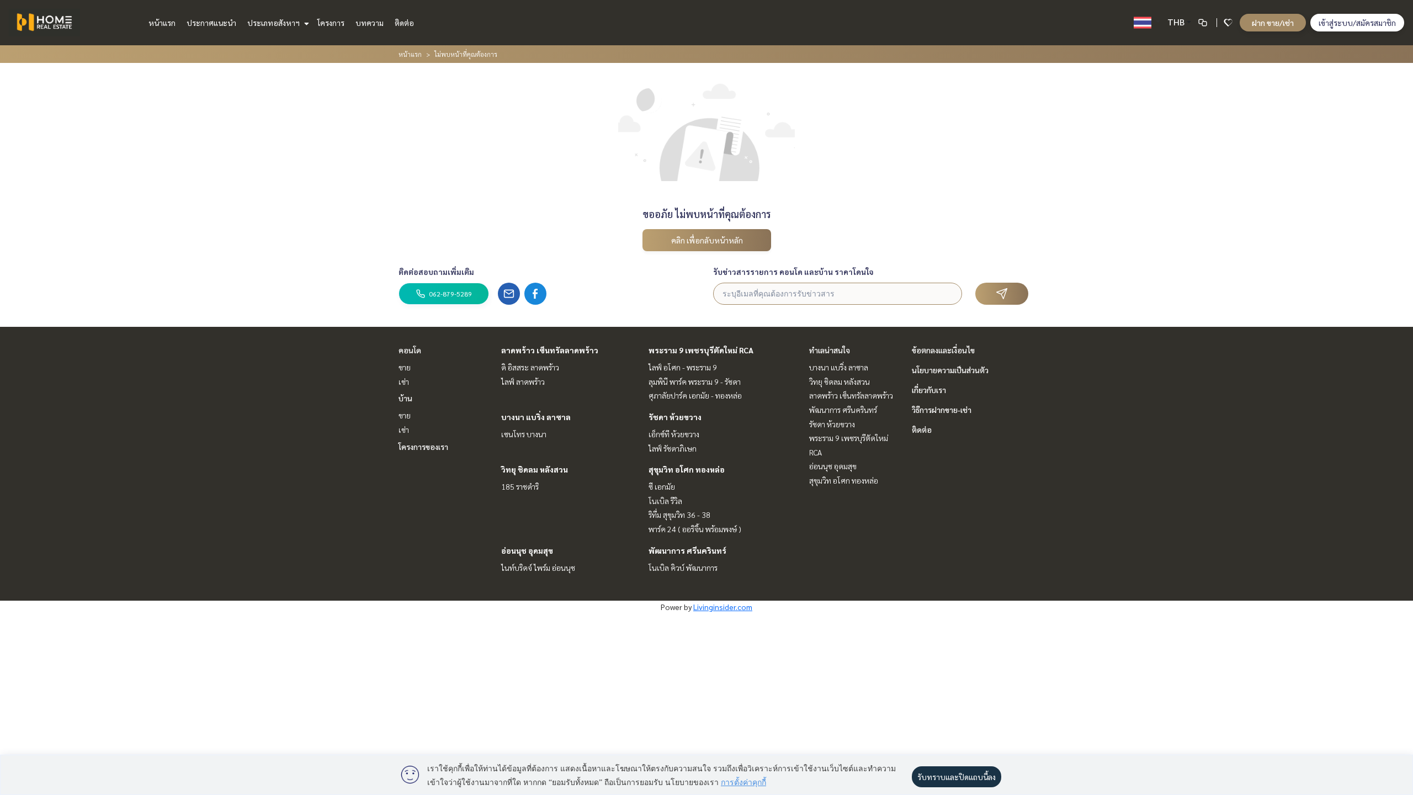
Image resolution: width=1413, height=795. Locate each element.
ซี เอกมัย (662, 486)
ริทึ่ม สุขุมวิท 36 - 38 (679, 515)
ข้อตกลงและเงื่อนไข (943, 350)
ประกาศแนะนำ (211, 23)
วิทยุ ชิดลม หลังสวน (534, 469)
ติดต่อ (404, 23)
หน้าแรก (162, 23)
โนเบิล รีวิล (665, 501)
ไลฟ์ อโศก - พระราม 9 (683, 367)
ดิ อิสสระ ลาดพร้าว (530, 367)
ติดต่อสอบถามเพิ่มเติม (436, 272)
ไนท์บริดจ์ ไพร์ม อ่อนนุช (538, 568)
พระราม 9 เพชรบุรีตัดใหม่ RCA (701, 350)
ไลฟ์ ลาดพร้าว (523, 381)
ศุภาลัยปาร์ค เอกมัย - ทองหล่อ (695, 395)
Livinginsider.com (722, 607)
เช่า (404, 381)
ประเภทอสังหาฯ (274, 23)
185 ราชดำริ (520, 486)
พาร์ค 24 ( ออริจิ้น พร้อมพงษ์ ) (695, 529)
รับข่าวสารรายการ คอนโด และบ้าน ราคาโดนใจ (793, 272)
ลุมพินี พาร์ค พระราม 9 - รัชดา (695, 381)
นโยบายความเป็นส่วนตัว (950, 370)
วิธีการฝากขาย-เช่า (941, 410)
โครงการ (330, 23)
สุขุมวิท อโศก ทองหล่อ (687, 469)
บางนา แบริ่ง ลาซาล (536, 417)
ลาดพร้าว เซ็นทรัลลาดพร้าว (549, 350)
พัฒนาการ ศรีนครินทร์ (687, 550)
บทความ (369, 23)
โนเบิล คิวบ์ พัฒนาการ (683, 568)
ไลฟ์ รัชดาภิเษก (673, 448)
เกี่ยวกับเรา (929, 390)
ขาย (405, 367)
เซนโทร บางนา (523, 434)
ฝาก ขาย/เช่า (1273, 23)
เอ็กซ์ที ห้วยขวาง (674, 434)
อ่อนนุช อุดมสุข (527, 550)
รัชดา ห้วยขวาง (675, 417)
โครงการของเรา (423, 447)
